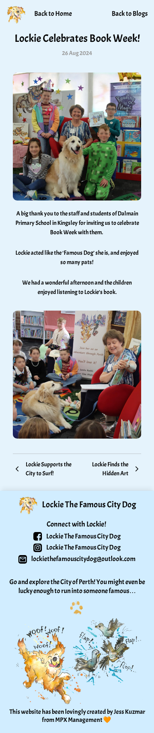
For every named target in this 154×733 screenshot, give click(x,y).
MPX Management (78, 720)
